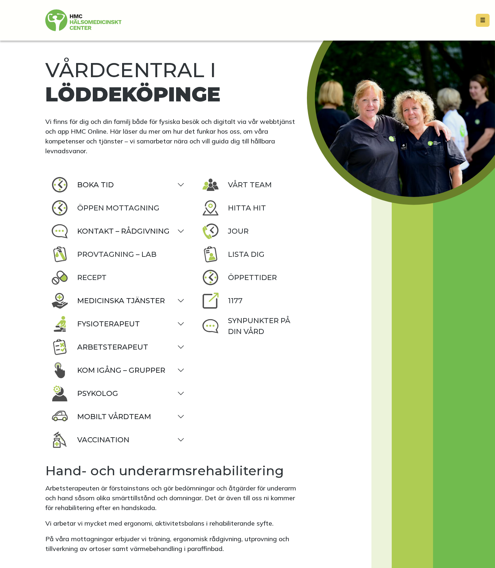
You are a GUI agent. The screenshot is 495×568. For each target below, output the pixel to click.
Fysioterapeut (108, 324)
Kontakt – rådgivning (123, 231)
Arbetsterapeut (112, 347)
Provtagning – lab (117, 254)
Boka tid (95, 184)
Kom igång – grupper (121, 370)
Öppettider (252, 277)
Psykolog (97, 393)
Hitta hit (247, 208)
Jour (238, 231)
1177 (235, 300)
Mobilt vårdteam (114, 416)
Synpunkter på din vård (259, 326)
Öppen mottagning (118, 208)
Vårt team (250, 184)
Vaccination (103, 439)
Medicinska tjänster (121, 300)
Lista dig (246, 254)
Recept (92, 277)
